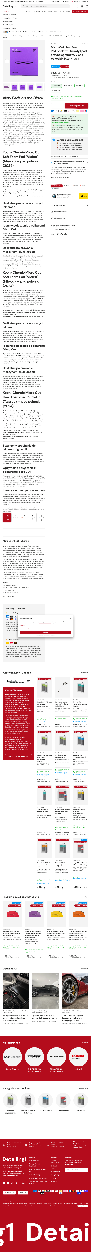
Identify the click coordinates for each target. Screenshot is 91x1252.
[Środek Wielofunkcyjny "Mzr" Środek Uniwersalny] (44, 740)
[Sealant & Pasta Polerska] (27, 1100)
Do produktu (43, 1)
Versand (59, 77)
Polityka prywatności (57, 1203)
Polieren (29, 36)
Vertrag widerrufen (82, 1205)
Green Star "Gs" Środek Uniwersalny (44, 703)
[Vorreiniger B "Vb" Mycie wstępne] (62, 740)
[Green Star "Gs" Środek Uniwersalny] (44, 687)
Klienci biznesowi (64, 11)
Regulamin (39, 1203)
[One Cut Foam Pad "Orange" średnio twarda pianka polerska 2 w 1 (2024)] (78, 914)
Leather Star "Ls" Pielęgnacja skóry (42, 811)
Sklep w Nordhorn (34, 1160)
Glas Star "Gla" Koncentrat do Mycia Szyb (79, 757)
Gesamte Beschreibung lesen (60, 177)
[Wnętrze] (80, 1100)
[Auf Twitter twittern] (58, 234)
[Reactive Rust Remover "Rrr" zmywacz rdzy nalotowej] (62, 795)
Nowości (28, 11)
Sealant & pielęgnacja (19, 36)
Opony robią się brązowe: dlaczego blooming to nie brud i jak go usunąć (73, 1018)
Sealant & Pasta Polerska (28, 1111)
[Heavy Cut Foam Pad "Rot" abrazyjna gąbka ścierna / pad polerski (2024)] (12, 914)
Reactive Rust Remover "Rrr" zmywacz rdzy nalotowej (62, 812)
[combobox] (45, 6)
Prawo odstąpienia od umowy (70, 1203)
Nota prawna (6, 1203)
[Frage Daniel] (77, 6)
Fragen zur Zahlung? (12, 630)
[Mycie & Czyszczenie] (10, 1100)
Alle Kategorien (7, 36)
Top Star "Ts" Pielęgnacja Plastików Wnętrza (80, 704)
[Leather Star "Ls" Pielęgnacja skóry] (44, 795)
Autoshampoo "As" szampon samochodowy (79, 812)
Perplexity (56, 188)
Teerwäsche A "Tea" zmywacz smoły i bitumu (43, 865)
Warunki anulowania (83, 1203)
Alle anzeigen (84, 673)
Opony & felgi (55, 1175)
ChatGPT (68, 185)
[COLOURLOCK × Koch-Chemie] (56, 1056)
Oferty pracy (65, 1)
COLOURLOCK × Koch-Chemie (56, 1070)
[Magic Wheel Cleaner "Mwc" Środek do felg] (80, 848)
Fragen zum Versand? (30, 657)
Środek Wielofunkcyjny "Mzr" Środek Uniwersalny (44, 757)
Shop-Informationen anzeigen (61, 229)
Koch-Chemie (54, 43)
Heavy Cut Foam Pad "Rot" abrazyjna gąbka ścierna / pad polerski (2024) (11, 933)
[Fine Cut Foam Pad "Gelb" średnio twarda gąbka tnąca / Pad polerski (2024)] (56, 914)
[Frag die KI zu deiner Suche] (67, 6)
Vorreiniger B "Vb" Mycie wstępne (60, 756)
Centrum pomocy (23, 1203)
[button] (87, 6)
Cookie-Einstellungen (55, 1205)
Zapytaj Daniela (57, 185)
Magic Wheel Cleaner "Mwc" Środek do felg (80, 864)
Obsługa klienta (54, 1)
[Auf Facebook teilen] (62, 234)
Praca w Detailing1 (35, 1175)
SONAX (78, 1069)
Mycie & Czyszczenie (10, 1111)
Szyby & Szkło (45, 1110)
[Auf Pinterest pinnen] (65, 234)
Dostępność (6, 1205)
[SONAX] (78, 1056)
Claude (76, 185)
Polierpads (36, 36)
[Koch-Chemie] (18, 682)
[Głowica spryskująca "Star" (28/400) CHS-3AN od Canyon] (62, 687)
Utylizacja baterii (29, 1205)
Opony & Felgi (63, 1110)
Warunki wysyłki (47, 1203)
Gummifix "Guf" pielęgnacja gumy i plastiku (61, 865)
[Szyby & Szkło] (45, 1100)
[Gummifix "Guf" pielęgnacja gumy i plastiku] (62, 848)
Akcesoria (54, 1181)
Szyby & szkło (55, 1171)
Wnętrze (81, 1110)
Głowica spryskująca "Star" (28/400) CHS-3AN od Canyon (62, 704)
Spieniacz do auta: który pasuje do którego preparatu (44, 1016)
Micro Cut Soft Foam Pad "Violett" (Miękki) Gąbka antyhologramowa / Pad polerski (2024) (33, 934)
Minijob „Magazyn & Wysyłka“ (38, 1178)
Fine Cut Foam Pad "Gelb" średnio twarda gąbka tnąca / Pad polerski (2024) (56, 933)
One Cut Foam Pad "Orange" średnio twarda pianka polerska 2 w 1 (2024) (78, 933)
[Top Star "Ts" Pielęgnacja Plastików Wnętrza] (80, 687)
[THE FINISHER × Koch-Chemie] (34, 1056)
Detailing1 (9, 1201)
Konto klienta (32, 1203)
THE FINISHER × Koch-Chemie (34, 1070)
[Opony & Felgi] (63, 1100)
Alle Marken (84, 1043)
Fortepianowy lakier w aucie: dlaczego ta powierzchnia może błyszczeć (15, 1018)
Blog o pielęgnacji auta (49, 11)
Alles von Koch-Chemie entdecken (18, 756)
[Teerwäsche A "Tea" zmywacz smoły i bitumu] (44, 848)
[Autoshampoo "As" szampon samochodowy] (80, 795)
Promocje (37, 11)
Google (83, 185)
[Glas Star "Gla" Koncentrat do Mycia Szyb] (80, 740)
